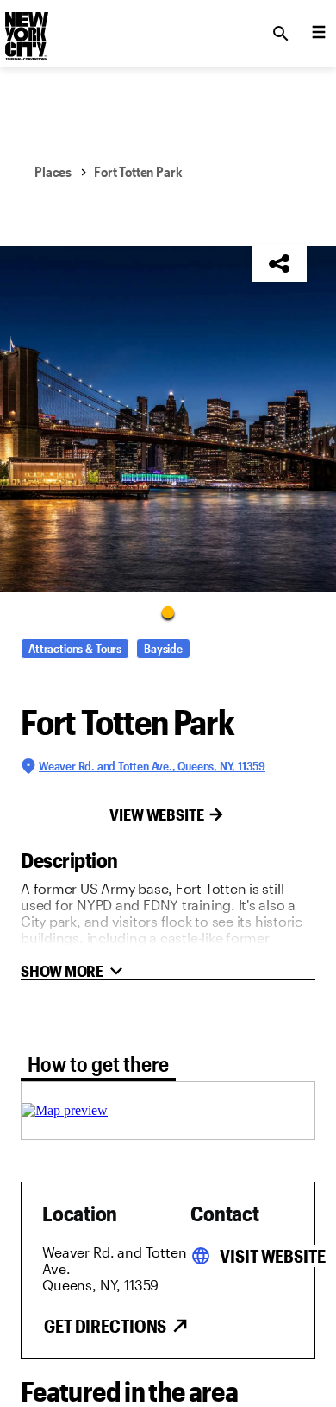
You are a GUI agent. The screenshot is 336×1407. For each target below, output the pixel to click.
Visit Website (272, 1255)
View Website (156, 814)
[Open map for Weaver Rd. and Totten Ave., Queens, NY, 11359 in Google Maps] (65, 1110)
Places (53, 171)
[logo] (25, 28)
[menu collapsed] (319, 33)
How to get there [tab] (98, 1063)
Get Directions (105, 1325)
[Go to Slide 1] (168, 611)
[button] (168, 419)
